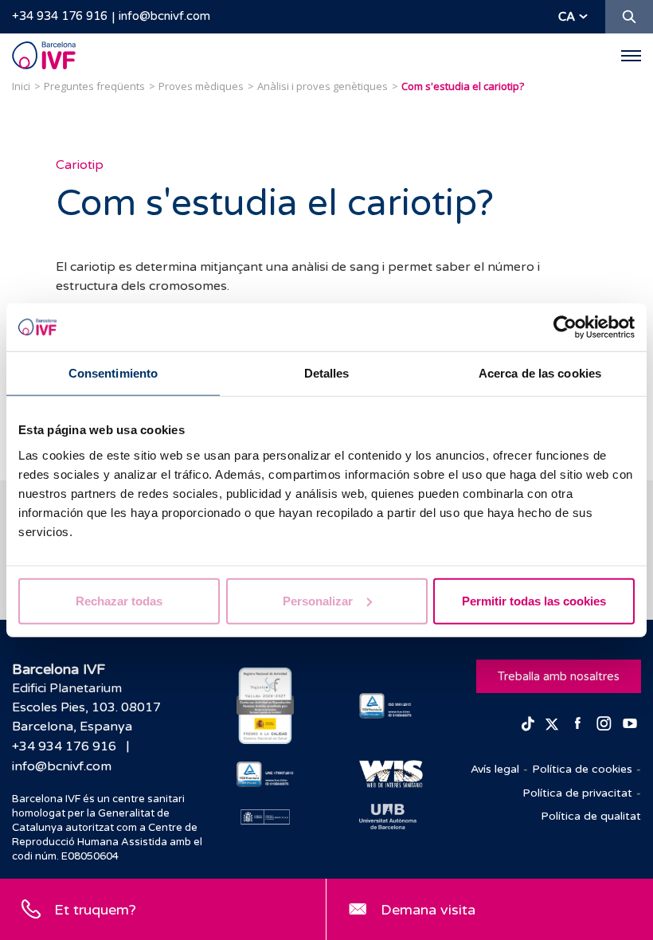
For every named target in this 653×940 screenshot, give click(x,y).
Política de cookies (582, 769)
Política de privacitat (577, 793)
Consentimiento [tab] (113, 373)
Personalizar (318, 600)
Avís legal (495, 769)
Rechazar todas (119, 600)
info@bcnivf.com (164, 16)
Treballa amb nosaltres (559, 676)
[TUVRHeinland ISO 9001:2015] (387, 706)
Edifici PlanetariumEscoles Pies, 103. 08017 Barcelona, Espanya (86, 707)
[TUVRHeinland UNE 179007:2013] (265, 774)
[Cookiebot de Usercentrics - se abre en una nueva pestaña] (565, 327)
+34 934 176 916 (60, 16)
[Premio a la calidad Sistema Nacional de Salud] (265, 706)
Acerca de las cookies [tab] (540, 373)
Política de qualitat (591, 816)
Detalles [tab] (327, 373)
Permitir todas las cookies (534, 600)
